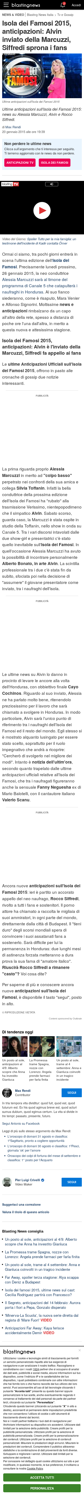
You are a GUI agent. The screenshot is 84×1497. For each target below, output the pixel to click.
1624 (36, 1369)
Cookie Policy (35, 1468)
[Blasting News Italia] (26, 5)
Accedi (76, 5)
